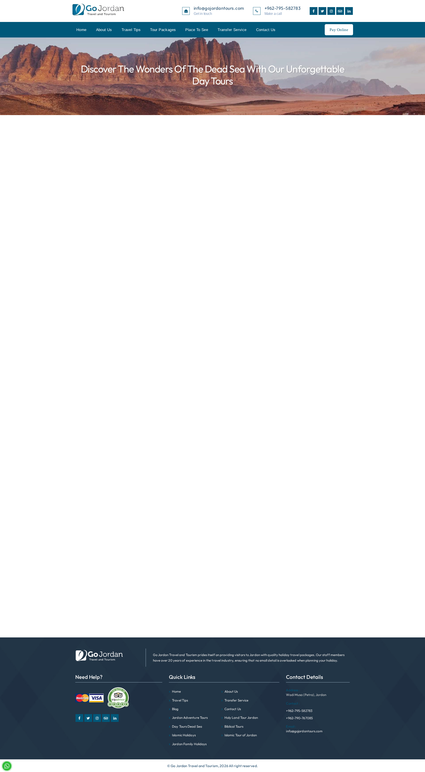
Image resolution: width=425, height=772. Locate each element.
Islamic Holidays (184, 735)
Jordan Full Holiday (293, 253)
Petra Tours (287, 292)
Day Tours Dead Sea (294, 275)
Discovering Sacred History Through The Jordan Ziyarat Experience (301, 184)
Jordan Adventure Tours (190, 717)
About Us (104, 30)
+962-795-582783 (299, 707)
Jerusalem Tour (290, 297)
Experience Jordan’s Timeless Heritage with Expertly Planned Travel (303, 173)
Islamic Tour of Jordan (240, 735)
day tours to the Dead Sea (102, 459)
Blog (175, 709)
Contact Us (266, 30)
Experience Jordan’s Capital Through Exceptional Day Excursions (298, 207)
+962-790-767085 (299, 718)
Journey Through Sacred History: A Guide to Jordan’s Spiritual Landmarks (303, 218)
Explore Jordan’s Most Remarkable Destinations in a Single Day (296, 195)
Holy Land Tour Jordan (241, 717)
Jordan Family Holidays (296, 286)
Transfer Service (232, 30)
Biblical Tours (289, 270)
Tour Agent (287, 303)
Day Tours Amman (293, 264)
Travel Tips (131, 30)
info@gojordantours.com (304, 728)
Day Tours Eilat (290, 281)
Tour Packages (163, 30)
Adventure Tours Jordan (297, 259)
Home (81, 30)
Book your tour (86, 617)
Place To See (196, 30)
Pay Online (339, 29)
